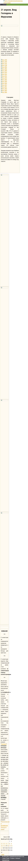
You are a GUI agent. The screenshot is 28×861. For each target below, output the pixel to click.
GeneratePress (5, 860)
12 (5, 845)
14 (8, 845)
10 (1, 845)
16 (11, 845)
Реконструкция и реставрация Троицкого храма (5, 825)
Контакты (3, 744)
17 (1, 848)
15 (10, 845)
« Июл (2, 854)
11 (3, 845)
